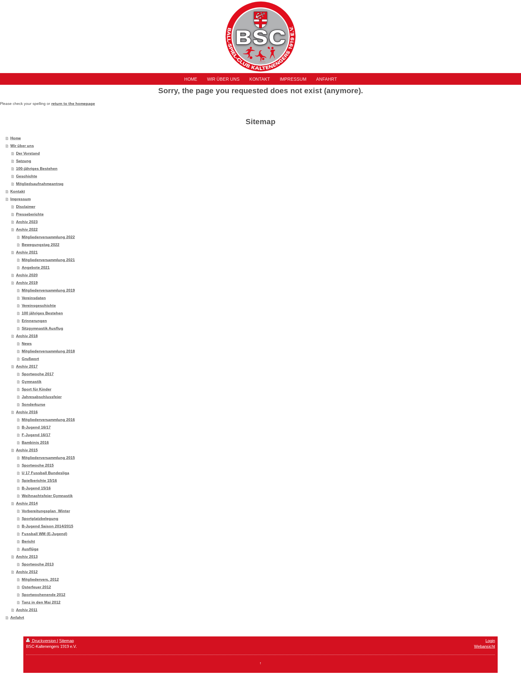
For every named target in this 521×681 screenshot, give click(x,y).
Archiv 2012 (27, 572)
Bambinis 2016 (35, 442)
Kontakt (17, 191)
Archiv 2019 (27, 282)
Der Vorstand (28, 153)
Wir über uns (22, 145)
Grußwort (30, 359)
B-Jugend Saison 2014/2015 (47, 526)
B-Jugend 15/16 (36, 488)
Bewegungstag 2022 (40, 244)
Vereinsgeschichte (39, 305)
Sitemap (66, 640)
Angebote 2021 (36, 267)
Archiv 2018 (27, 336)
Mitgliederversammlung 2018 (48, 351)
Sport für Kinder (36, 389)
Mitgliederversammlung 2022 (48, 237)
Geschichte (26, 176)
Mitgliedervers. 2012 (40, 579)
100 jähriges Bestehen (42, 313)
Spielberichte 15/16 (39, 480)
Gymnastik (32, 381)
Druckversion (44, 640)
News (27, 343)
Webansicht (484, 646)
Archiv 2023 (27, 222)
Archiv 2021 (27, 252)
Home (15, 138)
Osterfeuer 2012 (36, 587)
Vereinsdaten (34, 298)
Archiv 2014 (27, 503)
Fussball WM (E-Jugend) (44, 534)
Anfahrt (17, 617)
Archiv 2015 (27, 450)
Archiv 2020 (27, 275)
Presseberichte (30, 214)
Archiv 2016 (27, 412)
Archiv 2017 (27, 366)
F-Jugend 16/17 (36, 435)
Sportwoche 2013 (38, 564)
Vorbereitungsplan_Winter (46, 511)
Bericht (28, 541)
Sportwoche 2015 (38, 465)
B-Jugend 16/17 (36, 427)
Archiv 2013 (27, 556)
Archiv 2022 (27, 229)
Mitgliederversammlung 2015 (48, 457)
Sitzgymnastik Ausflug (42, 328)
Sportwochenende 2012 (43, 594)
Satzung (23, 161)
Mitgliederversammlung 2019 (48, 290)
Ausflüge (30, 549)
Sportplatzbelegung (40, 518)
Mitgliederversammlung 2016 (48, 419)
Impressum (20, 199)
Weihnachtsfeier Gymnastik (47, 495)
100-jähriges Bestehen (37, 168)
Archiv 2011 (26, 610)
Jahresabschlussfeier (42, 397)
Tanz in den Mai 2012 (41, 602)
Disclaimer (25, 206)
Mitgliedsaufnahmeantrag (39, 184)
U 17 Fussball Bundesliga (45, 473)
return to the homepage (73, 103)
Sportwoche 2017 (38, 374)
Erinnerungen (34, 320)
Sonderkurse (33, 404)
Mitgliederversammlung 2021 (48, 260)
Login (490, 640)
